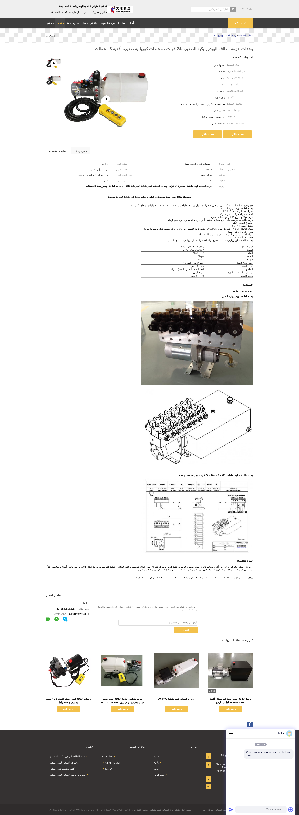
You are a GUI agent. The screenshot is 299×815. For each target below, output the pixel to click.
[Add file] (290, 809)
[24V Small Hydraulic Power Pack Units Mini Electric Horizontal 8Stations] (53, 80)
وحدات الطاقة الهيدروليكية (64, 762)
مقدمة (157, 756)
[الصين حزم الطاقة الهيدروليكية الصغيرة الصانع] (120, 9)
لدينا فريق (159, 774)
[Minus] (231, 733)
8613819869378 (77, 614)
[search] (233, 9)
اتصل (186, 629)
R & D (108, 768)
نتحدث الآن (240, 23)
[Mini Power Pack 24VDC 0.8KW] (106, 99)
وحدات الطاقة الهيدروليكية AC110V (176, 698)
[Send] (231, 809)
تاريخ (156, 762)
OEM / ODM (112, 762)
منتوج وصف (81, 151)
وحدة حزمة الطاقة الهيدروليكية (228, 577)
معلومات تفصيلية (58, 151)
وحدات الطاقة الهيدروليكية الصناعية (191, 577)
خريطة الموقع (222, 809)
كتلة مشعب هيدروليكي (62, 768)
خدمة (156, 768)
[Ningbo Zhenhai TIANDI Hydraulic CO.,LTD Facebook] (250, 724)
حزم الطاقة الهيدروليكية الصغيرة (67, 756)
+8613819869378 (66, 608)
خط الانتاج (107, 756)
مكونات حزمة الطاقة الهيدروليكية (68, 774)
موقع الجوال (207, 809)
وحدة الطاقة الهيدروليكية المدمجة (151, 577)
